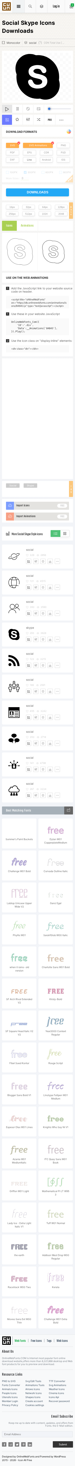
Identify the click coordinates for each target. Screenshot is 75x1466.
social (32, 42)
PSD (63, 152)
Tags (49, 1341)
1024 (45, 214)
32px (28, 207)
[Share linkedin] (30, 1444)
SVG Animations (38, 145)
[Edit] (35, 561)
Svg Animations (57, 1385)
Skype (30, 485)
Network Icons (33, 1393)
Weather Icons (57, 1389)
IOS (63, 159)
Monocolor (13, 42)
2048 (61, 214)
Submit (63, 1444)
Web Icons (62, 1341)
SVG (12, 145)
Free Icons (36, 1341)
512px (28, 214)
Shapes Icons (32, 1397)
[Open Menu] (41, 6)
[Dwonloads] (50, 561)
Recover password (59, 1401)
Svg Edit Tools (33, 1381)
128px (61, 207)
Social (12, 485)
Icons (9, 225)
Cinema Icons (56, 1393)
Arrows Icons (32, 1389)
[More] (57, 561)
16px (12, 207)
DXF (12, 159)
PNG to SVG (9, 1381)
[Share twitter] (17, 1444)
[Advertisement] (38, 418)
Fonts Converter (11, 1385)
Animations (27, 225)
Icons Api (54, 1397)
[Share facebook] (4, 1444)
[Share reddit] (10, 1444)
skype (30, 627)
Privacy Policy (10, 1405)
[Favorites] (43, 561)
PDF (12, 152)
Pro (50, 120)
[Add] (28, 561)
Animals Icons (9, 1389)
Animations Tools (34, 1385)
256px (12, 214)
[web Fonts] (68, 810)
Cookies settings (34, 1405)
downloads (37, 192)
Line (29, 159)
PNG (63, 145)
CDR (46, 152)
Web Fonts (20, 1341)
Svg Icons (7, 6)
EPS (29, 152)
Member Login (10, 1401)
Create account (34, 1401)
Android (46, 159)
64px (45, 207)
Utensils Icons (10, 1397)
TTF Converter (57, 1381)
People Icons (9, 1393)
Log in (56, 6)
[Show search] (30, 6)
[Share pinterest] (23, 1444)
